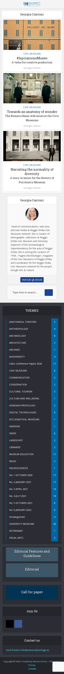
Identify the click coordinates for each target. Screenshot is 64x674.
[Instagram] (10, 624)
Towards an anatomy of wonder (32, 115)
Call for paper (32, 592)
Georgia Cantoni (32, 68)
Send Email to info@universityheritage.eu (27, 650)
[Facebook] (18, 624)
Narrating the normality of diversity (32, 175)
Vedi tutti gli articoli (32, 279)
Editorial (32, 569)
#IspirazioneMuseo (32, 60)
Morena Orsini (40, 661)
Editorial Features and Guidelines (32, 553)
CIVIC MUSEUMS (32, 53)
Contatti (32, 668)
